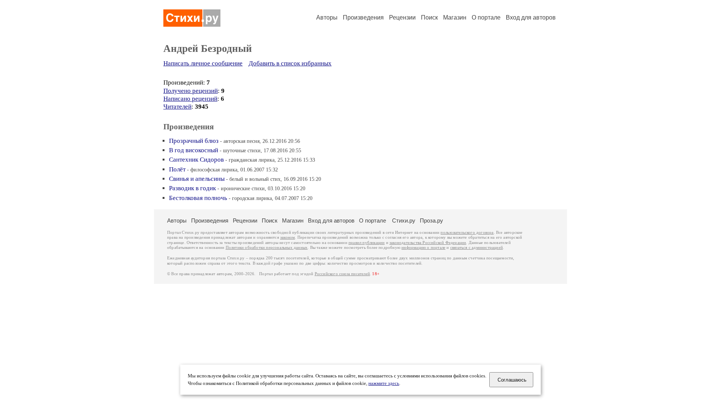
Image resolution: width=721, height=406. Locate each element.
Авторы (327, 17)
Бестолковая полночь (198, 197)
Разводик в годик (192, 188)
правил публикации (366, 243)
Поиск (429, 17)
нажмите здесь (383, 383)
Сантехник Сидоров (196, 159)
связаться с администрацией (476, 247)
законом (287, 237)
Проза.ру (431, 220)
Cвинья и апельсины (197, 178)
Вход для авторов (531, 17)
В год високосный (193, 150)
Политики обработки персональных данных (267, 247)
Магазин (454, 17)
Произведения (363, 17)
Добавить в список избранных (290, 63)
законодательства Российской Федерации (427, 243)
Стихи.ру (403, 220)
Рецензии (402, 17)
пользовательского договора (466, 232)
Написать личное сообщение (203, 63)
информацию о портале (423, 247)
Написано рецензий (190, 98)
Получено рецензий (190, 90)
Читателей (177, 106)
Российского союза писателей (342, 274)
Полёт (177, 169)
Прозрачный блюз (194, 140)
